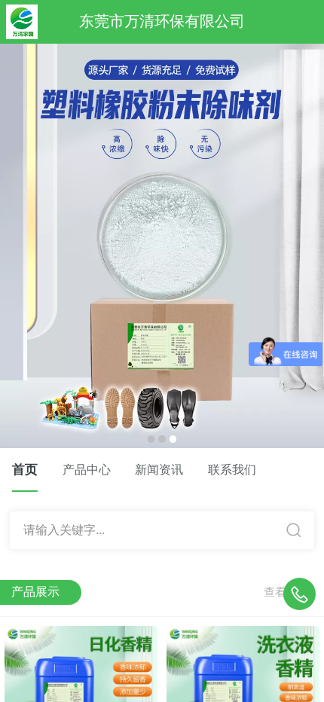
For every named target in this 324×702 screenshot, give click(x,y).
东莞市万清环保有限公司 (162, 21)
